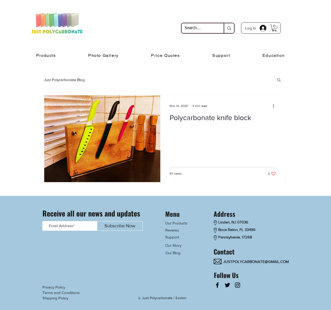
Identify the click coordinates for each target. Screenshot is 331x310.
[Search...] (229, 28)
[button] (274, 28)
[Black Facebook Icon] (217, 285)
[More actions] (275, 106)
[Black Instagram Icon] (237, 285)
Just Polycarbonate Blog (64, 80)
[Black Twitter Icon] (227, 285)
